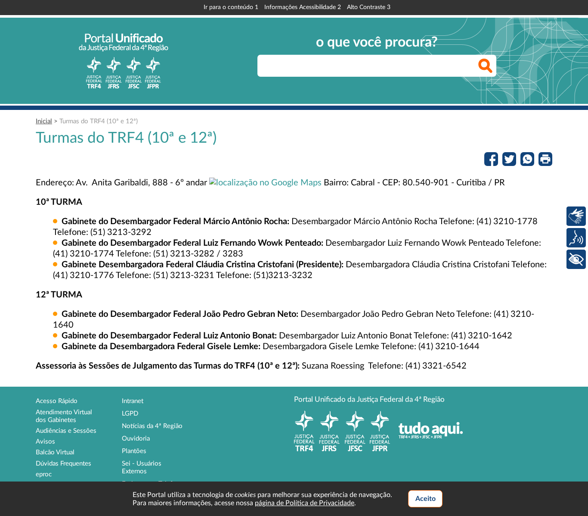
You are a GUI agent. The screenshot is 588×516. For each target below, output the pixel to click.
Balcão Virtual (55, 452)
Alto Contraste (368, 7)
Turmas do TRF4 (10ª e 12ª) (98, 121)
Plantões (134, 451)
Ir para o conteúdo (231, 7)
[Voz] (576, 237)
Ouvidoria (136, 438)
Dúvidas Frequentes (63, 463)
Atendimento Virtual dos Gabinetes (64, 416)
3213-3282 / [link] (196, 254)
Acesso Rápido (56, 401)
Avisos (45, 441)
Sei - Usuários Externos (141, 467)
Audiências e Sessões (66, 431)
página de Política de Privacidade (304, 503)
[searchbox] (376, 66)
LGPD (130, 413)
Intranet (132, 401)
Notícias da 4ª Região (152, 426)
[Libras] (576, 216)
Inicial (44, 121)
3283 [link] (233, 254)
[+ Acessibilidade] (576, 259)
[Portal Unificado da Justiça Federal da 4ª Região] (123, 60)
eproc (44, 474)
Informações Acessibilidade (302, 7)
